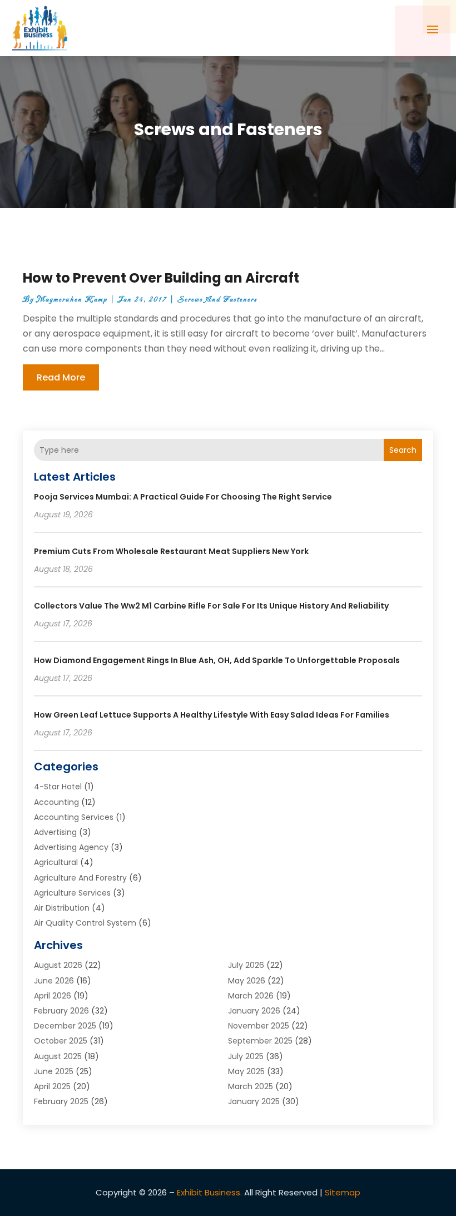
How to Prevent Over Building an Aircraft (161, 278)
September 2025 (260, 1040)
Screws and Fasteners (217, 299)
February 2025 (61, 1101)
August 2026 (58, 965)
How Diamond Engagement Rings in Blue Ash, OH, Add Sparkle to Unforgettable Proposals (217, 660)
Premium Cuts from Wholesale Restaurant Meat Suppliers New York (171, 551)
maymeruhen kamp (72, 299)
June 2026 (54, 980)
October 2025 (60, 1040)
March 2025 (250, 1086)
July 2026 (246, 965)
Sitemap (342, 1192)
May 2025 (246, 1071)
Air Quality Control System (85, 922)
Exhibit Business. (209, 1192)
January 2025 (254, 1101)
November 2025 (258, 1025)
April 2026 (52, 995)
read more (61, 377)
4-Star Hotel (58, 786)
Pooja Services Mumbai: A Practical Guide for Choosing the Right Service (183, 496)
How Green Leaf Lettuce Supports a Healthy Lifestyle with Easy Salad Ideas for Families (211, 714)
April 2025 (52, 1086)
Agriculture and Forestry (80, 877)
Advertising (55, 832)
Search (403, 450)
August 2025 (58, 1056)
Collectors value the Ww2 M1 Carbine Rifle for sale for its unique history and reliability (211, 605)
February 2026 (61, 1010)
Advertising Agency (71, 847)
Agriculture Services (72, 892)
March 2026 (251, 995)
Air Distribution (62, 907)
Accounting (56, 802)
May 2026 (246, 980)
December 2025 (65, 1025)
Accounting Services (73, 817)
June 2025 (53, 1071)
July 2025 (246, 1056)
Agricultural (56, 862)
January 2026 (254, 1010)
